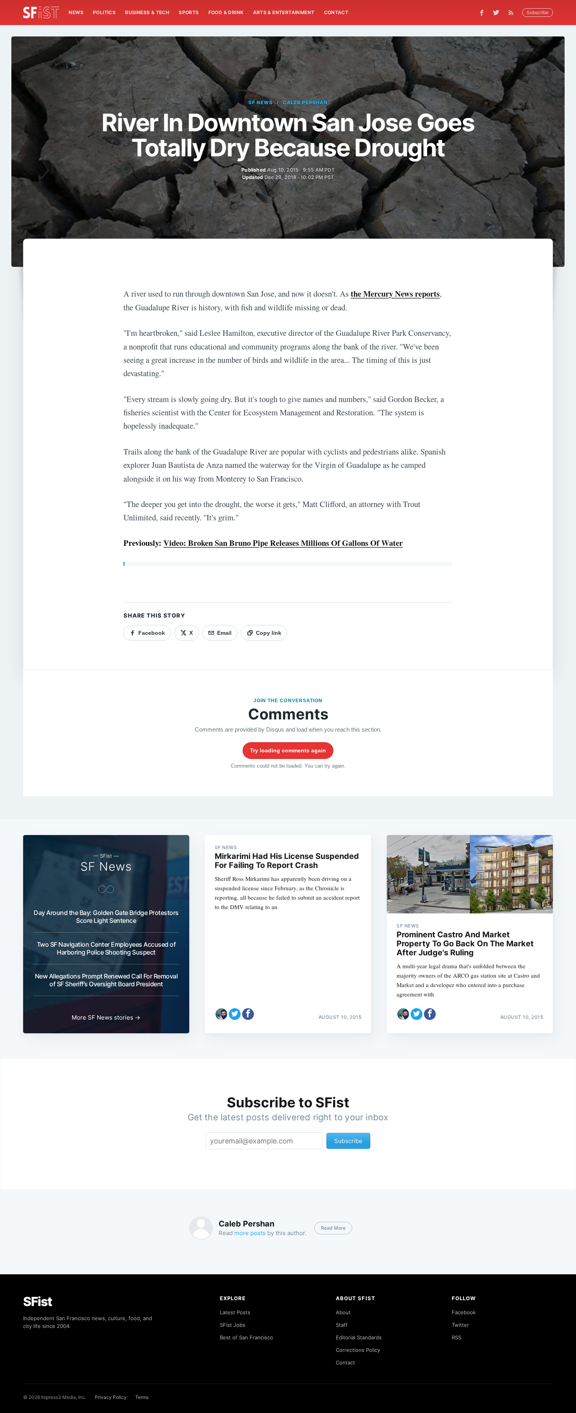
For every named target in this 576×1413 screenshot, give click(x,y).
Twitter (460, 1325)
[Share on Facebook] (248, 1014)
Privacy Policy (111, 1397)
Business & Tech (147, 12)
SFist (37, 1301)
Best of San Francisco (246, 1337)
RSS (456, 1337)
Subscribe (538, 12)
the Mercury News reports (395, 293)
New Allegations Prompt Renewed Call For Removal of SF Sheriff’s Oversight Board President (106, 980)
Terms (142, 1397)
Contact (336, 12)
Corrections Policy (358, 1350)
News (76, 12)
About (343, 1312)
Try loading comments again (288, 750)
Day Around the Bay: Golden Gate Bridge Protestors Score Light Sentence (106, 916)
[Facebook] (482, 13)
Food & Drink (226, 12)
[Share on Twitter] (234, 1014)
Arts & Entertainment (284, 12)
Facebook (464, 1312)
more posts (250, 1233)
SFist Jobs (232, 1325)
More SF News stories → (106, 1017)
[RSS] (513, 12)
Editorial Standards (359, 1337)
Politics (104, 12)
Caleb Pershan (305, 102)
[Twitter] (496, 12)
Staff (342, 1325)
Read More (333, 1228)
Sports (189, 12)
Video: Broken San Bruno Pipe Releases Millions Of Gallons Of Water (283, 543)
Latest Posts (235, 1312)
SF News (260, 102)
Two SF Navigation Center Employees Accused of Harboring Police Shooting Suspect (106, 948)
